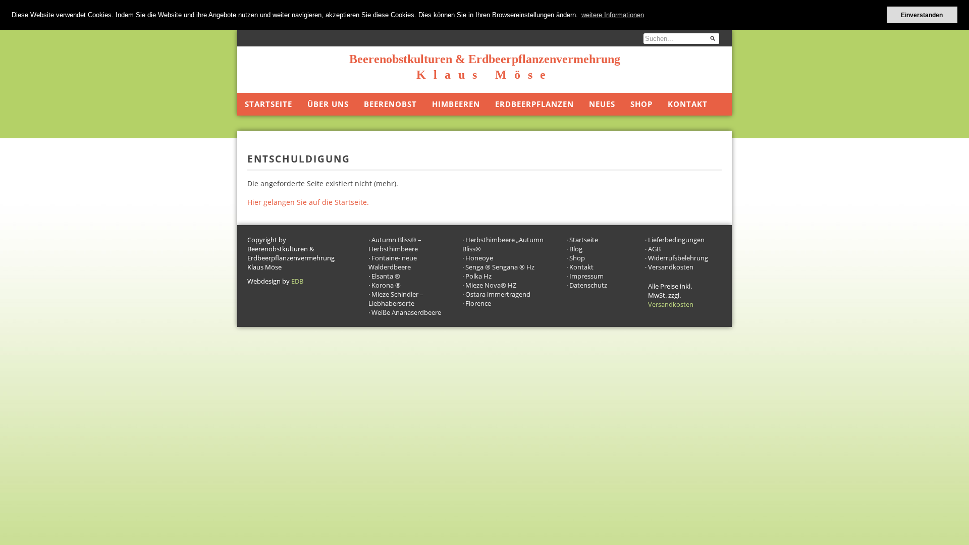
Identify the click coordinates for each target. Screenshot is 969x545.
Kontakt (688, 104)
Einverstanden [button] (922, 15)
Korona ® (386, 285)
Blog (575, 248)
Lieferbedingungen (676, 239)
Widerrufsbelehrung (678, 257)
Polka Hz (478, 276)
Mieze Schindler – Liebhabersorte (395, 299)
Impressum (586, 276)
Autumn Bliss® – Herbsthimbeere (394, 244)
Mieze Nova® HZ (490, 285)
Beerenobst (390, 104)
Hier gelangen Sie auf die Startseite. (308, 202)
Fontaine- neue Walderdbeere (392, 262)
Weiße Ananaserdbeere (406, 312)
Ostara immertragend (497, 294)
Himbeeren (456, 104)
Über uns (328, 104)
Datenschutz (588, 285)
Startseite (268, 104)
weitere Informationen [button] (612, 15)
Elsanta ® (385, 276)
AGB (654, 248)
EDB (297, 281)
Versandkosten (670, 266)
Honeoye (479, 257)
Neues (602, 104)
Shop (641, 104)
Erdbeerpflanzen (534, 104)
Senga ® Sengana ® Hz (499, 266)
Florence (478, 303)
